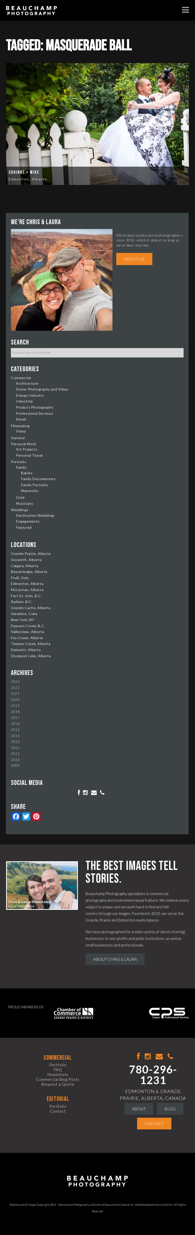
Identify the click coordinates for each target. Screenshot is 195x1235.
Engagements (28, 521)
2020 (15, 699)
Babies (27, 473)
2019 (15, 705)
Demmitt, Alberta (26, 650)
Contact (58, 1111)
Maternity (29, 491)
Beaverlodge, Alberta (29, 571)
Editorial (58, 1099)
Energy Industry (30, 395)
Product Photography (34, 407)
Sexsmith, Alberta (26, 559)
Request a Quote (57, 1084)
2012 (15, 747)
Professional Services (34, 413)
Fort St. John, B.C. (26, 596)
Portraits (18, 461)
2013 (15, 741)
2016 (15, 723)
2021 (15, 693)
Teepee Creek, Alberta (31, 643)
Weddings (179, 171)
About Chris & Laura (115, 959)
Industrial (24, 401)
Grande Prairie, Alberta (31, 553)
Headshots (57, 1074)
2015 (15, 729)
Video (21, 431)
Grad (20, 497)
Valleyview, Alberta (27, 631)
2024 (15, 681)
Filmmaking (20, 426)
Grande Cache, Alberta (31, 608)
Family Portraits (34, 485)
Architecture (27, 383)
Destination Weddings (35, 515)
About (139, 1108)
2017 (15, 717)
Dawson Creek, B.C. (28, 626)
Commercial (21, 378)
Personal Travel (29, 455)
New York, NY (22, 620)
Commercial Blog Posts (57, 1079)
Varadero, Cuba (24, 613)
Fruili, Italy (20, 578)
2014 (15, 736)
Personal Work (23, 444)
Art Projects (26, 449)
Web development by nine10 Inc (154, 1204)
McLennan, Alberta (27, 589)
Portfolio (58, 1064)
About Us (134, 258)
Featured (24, 527)
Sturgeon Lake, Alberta (31, 656)
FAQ (58, 1069)
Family (21, 467)
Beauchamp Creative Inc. (119, 1204)
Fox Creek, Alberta (27, 638)
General (18, 438)
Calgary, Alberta (25, 566)
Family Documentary (38, 479)
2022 (15, 687)
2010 (15, 759)
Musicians (24, 503)
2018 (15, 711)
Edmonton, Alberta (28, 179)
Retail (21, 419)
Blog (170, 1108)
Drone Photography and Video (42, 389)
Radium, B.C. (21, 601)
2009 (15, 765)
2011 (15, 753)
